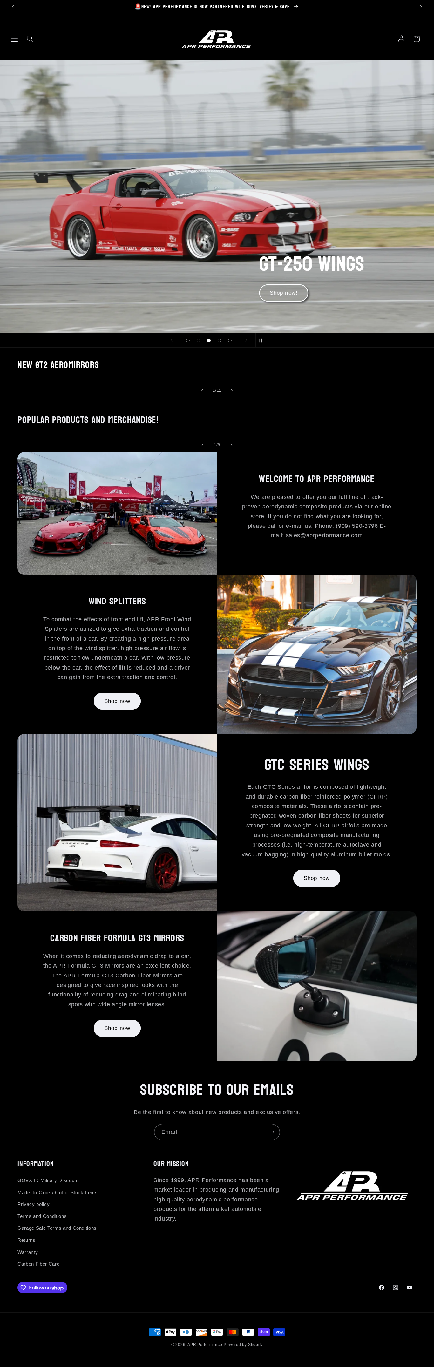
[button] (14, 38)
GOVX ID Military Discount (48, 1180)
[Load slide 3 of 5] (209, 340)
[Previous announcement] (13, 6)
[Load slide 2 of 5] (198, 340)
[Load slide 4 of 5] (219, 340)
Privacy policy (33, 1204)
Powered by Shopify (243, 1345)
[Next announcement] (421, 6)
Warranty (27, 1252)
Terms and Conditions (42, 1216)
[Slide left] (202, 391)
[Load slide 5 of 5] (230, 340)
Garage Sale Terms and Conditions (57, 1228)
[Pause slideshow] (262, 340)
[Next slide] (246, 340)
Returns (26, 1240)
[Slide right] (232, 391)
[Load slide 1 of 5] (188, 340)
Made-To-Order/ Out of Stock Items (57, 1192)
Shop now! (284, 293)
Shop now (117, 701)
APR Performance (204, 1345)
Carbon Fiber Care (38, 1264)
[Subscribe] (272, 1132)
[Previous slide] (172, 340)
